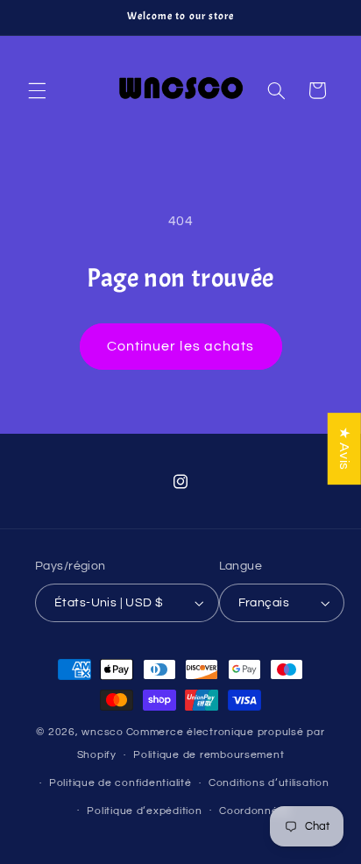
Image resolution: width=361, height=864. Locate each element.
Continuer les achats (180, 346)
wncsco (102, 732)
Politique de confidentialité (120, 783)
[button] (37, 90)
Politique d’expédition (144, 811)
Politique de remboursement (208, 755)
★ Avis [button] (344, 449)
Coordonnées (255, 811)
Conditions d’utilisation (269, 783)
